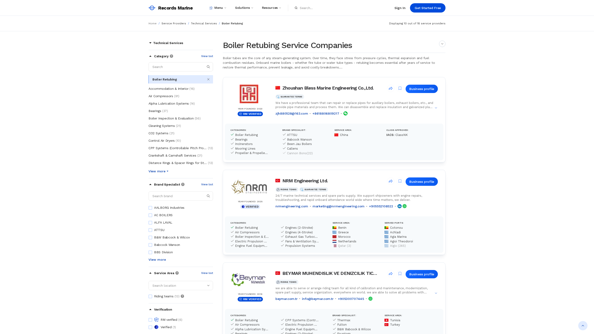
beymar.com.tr (286, 299)
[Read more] (442, 44)
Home (152, 23)
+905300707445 (351, 299)
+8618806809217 (325, 113)
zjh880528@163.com (291, 113)
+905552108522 (381, 206)
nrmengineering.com (291, 206)
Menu (218, 8)
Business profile (421, 89)
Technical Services (204, 23)
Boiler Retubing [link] (232, 23)
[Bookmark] (400, 88)
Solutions (242, 8)
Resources (270, 8)
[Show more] (436, 108)
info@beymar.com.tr (317, 299)
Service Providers (173, 23)
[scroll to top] (583, 325)
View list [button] (207, 56)
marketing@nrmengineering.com (339, 206)
